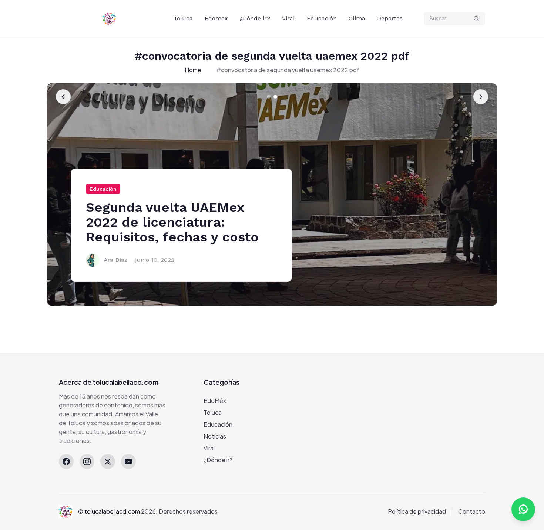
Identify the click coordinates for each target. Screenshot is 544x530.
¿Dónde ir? (255, 18)
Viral (288, 18)
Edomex (216, 18)
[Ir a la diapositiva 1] (269, 97)
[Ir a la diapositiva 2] (275, 97)
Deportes (390, 18)
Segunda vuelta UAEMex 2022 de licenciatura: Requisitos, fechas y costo (172, 222)
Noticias (215, 436)
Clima (357, 18)
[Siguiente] (480, 96)
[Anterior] (63, 96)
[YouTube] (128, 461)
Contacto (471, 511)
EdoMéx (215, 400)
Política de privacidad (417, 511)
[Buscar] (476, 18)
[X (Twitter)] (107, 461)
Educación (322, 18)
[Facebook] (66, 461)
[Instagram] (87, 461)
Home (193, 70)
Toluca (183, 18)
